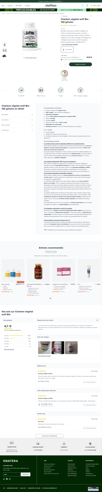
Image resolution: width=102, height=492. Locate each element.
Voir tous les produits (91, 475)
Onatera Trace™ (71, 466)
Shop (3, 5)
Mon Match (19, 5)
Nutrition (88, 471)
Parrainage (70, 469)
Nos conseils (47, 468)
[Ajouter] (67, 64)
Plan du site (23, 488)
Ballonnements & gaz (42, 13)
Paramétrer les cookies (34, 488)
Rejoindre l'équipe (72, 475)
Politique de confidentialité (49, 488)
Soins (87, 468)
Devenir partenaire (72, 473)
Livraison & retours (48, 466)
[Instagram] (10, 479)
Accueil (3, 13)
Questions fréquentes (49, 469)
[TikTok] (4, 479)
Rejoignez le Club (72, 468)
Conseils (10, 5)
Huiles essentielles (90, 466)
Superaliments (89, 473)
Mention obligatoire (12, 488)
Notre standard (71, 464)
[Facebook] (7, 479)
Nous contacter (47, 471)
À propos (27, 5)
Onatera (65, 16)
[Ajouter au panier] (21, 278)
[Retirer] (62, 64)
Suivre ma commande (49, 464)
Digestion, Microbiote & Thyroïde (25, 13)
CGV (4, 488)
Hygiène (88, 469)
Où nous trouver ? (72, 471)
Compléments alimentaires (11, 13)
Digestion (35, 13)
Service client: (51, 473)
